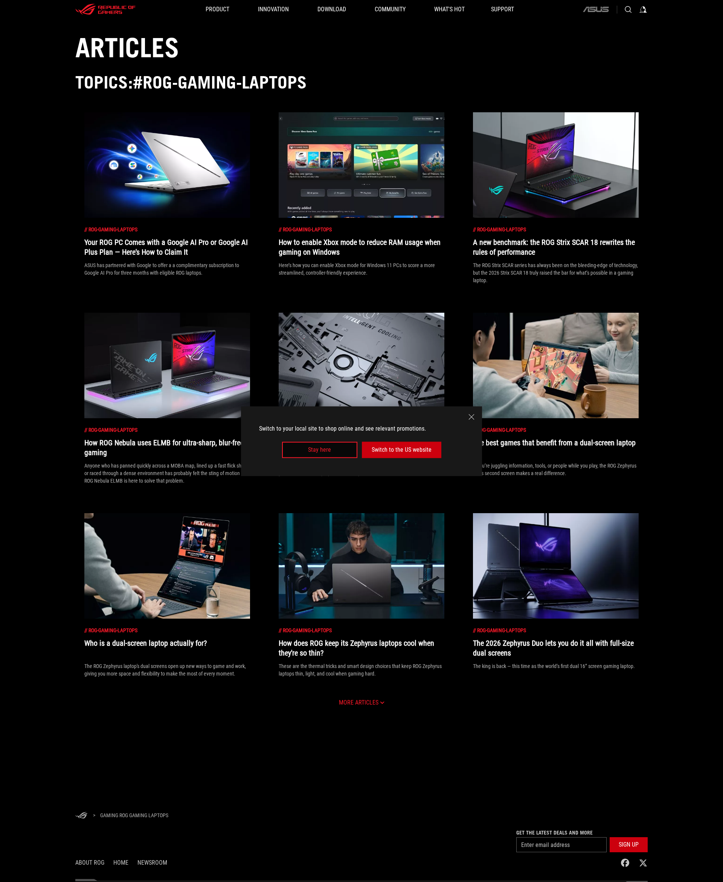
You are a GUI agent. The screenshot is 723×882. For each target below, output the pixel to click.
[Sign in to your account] (643, 9)
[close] (471, 416)
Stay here (319, 449)
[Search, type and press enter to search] (628, 9)
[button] (629, 844)
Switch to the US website (402, 449)
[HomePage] (81, 816)
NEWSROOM (152, 862)
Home (120, 862)
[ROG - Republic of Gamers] (105, 9)
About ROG (89, 862)
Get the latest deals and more (554, 833)
